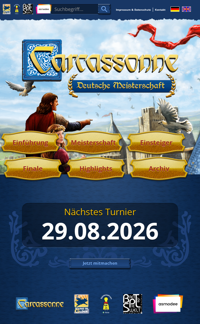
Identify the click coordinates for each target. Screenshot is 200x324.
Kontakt (160, 9)
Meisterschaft (93, 142)
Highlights (95, 168)
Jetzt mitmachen (100, 263)
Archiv (159, 168)
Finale (33, 168)
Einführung (30, 142)
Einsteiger (156, 142)
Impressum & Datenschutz (133, 9)
